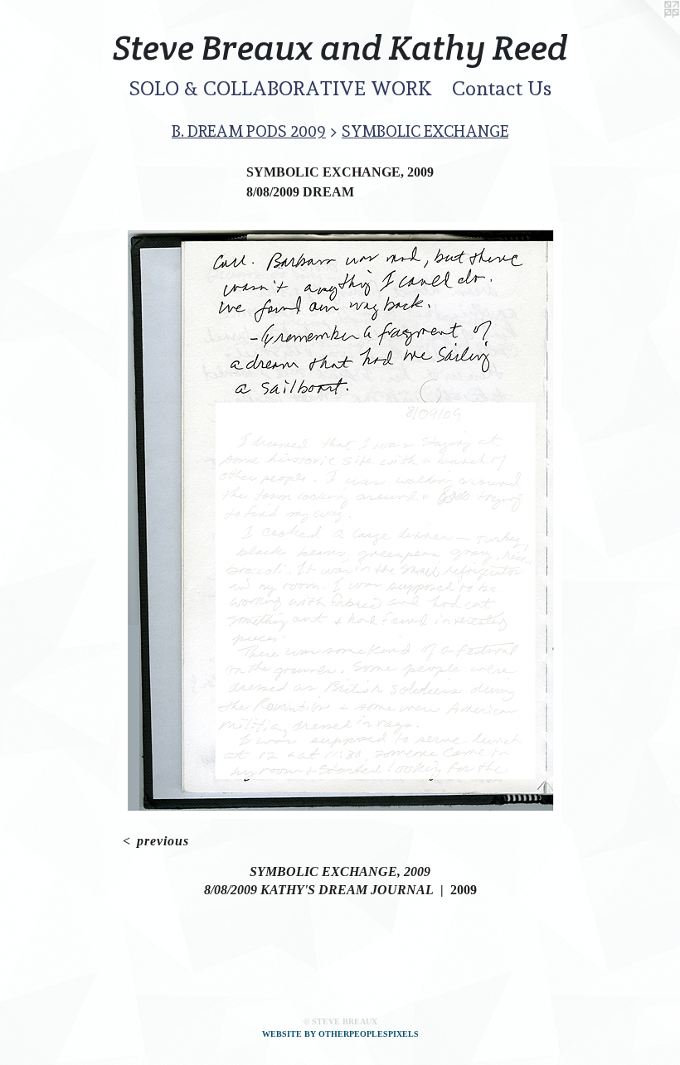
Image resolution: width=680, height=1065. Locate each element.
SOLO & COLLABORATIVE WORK (280, 88)
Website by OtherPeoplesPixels (340, 1033)
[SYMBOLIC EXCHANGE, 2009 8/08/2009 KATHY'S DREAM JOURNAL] (340, 520)
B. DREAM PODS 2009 (249, 131)
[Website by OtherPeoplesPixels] (647, 33)
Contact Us (501, 88)
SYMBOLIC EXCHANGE (425, 131)
